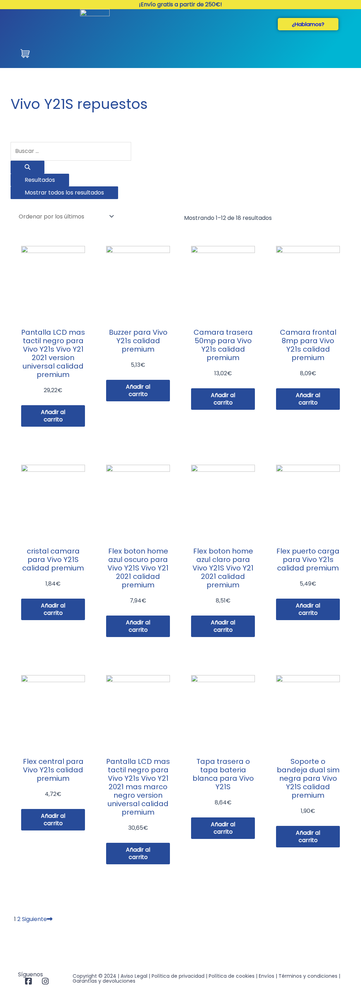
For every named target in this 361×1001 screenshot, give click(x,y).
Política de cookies (232, 976)
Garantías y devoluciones (104, 980)
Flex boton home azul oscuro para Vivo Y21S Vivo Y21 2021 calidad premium (138, 568)
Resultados (40, 180)
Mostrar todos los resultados (64, 193)
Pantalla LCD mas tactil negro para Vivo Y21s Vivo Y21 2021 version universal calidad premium (53, 353)
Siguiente (34, 919)
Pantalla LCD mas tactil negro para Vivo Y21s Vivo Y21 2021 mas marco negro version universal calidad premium (138, 786)
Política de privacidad (178, 976)
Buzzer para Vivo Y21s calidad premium (138, 340)
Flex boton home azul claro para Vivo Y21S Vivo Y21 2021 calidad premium (222, 568)
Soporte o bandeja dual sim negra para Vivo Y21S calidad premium (308, 778)
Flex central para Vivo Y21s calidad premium (53, 769)
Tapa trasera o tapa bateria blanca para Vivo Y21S (223, 774)
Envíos (266, 976)
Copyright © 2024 (94, 976)
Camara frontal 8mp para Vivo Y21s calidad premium (308, 345)
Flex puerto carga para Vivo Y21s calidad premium (307, 559)
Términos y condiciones (308, 976)
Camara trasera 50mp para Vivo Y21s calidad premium (223, 345)
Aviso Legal (134, 976)
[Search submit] (27, 167)
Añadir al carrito (53, 416)
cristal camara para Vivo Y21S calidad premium (53, 559)
